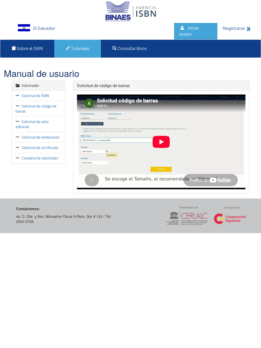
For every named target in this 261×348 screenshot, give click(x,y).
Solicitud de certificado (40, 148)
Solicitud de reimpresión (40, 137)
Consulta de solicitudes (40, 158)
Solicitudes (30, 86)
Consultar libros (131, 48)
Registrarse (234, 28)
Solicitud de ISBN (35, 96)
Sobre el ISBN (29, 48)
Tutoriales (79, 48)
